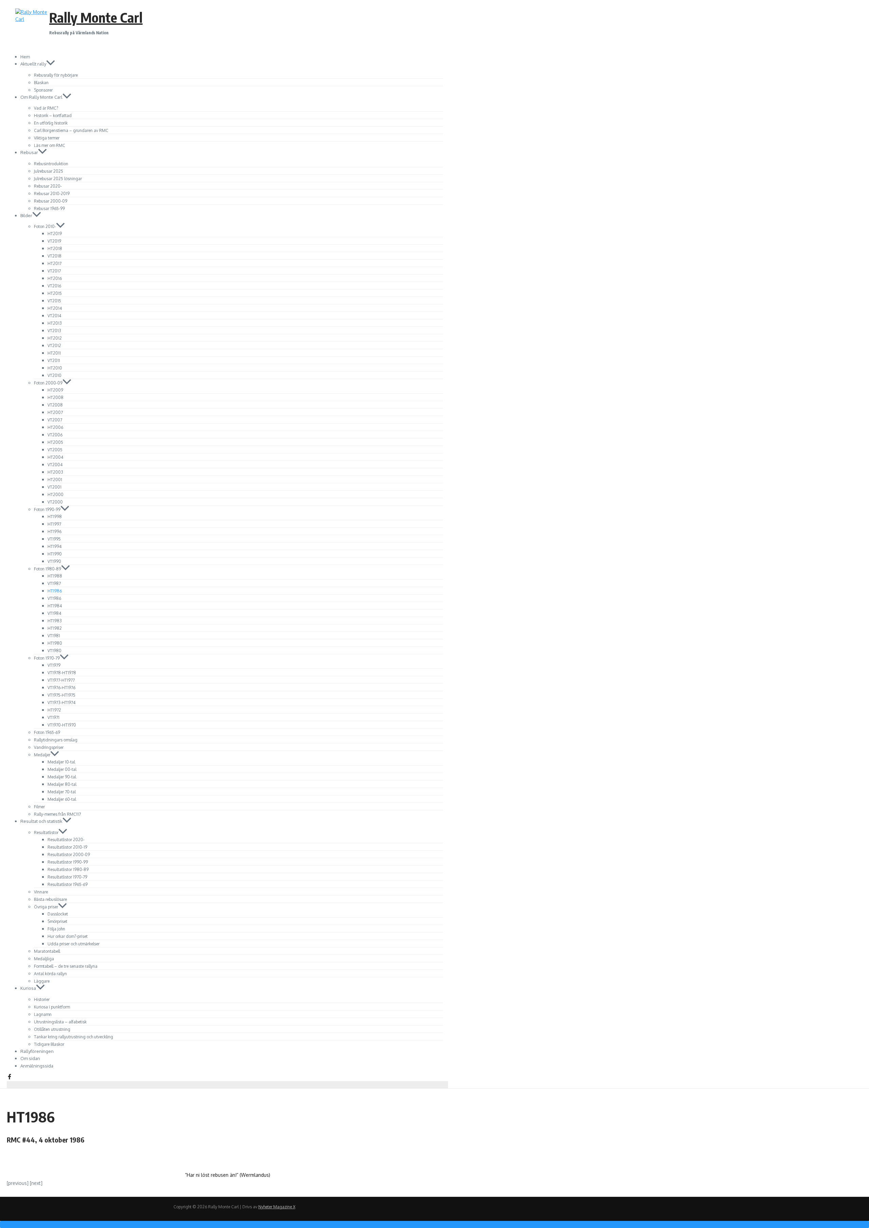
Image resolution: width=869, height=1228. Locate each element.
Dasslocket (58, 914)
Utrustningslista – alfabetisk (60, 1021)
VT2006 (55, 434)
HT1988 (55, 576)
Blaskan (41, 82)
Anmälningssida (36, 1066)
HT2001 (55, 479)
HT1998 (55, 516)
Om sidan (30, 1058)
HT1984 (55, 605)
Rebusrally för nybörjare (56, 75)
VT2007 (55, 419)
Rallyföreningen (37, 1051)
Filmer (39, 806)
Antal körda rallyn (50, 973)
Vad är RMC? (46, 108)
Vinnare (41, 891)
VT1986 (54, 598)
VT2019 (54, 241)
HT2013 (55, 323)
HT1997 (54, 524)
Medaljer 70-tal (62, 791)
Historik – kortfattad (53, 115)
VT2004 (55, 464)
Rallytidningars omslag (55, 739)
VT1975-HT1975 (61, 695)
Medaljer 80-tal (62, 784)
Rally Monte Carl (96, 17)
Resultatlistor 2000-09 (69, 854)
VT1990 (54, 561)
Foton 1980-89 (47, 568)
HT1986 (55, 590)
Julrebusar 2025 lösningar (58, 178)
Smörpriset (57, 921)
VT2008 (55, 405)
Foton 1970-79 (47, 658)
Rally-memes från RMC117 (57, 814)
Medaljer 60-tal (62, 799)
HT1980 (55, 643)
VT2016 (54, 285)
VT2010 (54, 375)
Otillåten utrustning (52, 1029)
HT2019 (55, 233)
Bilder (26, 215)
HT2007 (55, 412)
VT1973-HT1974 (61, 702)
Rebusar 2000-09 (50, 201)
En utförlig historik (51, 123)
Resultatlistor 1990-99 (68, 862)
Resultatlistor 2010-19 (67, 847)
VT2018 (54, 256)
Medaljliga (44, 958)
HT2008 (55, 397)
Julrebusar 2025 (48, 171)
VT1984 (54, 613)
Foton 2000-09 (48, 382)
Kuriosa (28, 988)
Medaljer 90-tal (62, 776)
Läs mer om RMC (49, 145)
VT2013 (54, 330)
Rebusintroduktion (51, 163)
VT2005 (55, 449)
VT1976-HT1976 (61, 687)
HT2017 (54, 263)
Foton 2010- (45, 226)
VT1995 (54, 539)
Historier (42, 999)
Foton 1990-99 (47, 509)
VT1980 (54, 650)
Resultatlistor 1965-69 (68, 884)
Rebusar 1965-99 (49, 208)
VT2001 (54, 487)
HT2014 (55, 308)
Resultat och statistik (41, 821)
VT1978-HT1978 (62, 672)
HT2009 (55, 390)
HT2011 (54, 353)
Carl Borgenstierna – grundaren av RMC (71, 130)
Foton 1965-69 (47, 732)
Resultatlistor (46, 832)
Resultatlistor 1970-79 (67, 877)
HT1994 (54, 546)
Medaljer (42, 754)
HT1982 (55, 628)
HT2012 (55, 338)
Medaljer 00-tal (62, 769)
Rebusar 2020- (48, 186)
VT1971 (53, 717)
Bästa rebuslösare (50, 899)
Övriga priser (46, 906)
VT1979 (54, 665)
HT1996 (54, 531)
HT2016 (55, 278)
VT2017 (54, 270)
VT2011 (54, 360)
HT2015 (55, 293)
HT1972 (54, 710)
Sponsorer (43, 90)
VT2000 (55, 502)
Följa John (56, 928)
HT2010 (55, 368)
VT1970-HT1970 (62, 725)
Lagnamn (43, 1014)
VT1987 (54, 583)
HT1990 (55, 553)
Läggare (42, 981)
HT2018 (55, 248)
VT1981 (54, 635)
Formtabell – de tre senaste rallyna (65, 966)
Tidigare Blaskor (49, 1044)
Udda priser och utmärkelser (73, 943)
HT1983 (55, 620)
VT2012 (54, 345)
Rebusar (29, 152)
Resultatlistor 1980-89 (68, 869)
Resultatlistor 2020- (66, 839)
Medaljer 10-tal (61, 761)
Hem (25, 56)
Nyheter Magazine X (276, 1206)
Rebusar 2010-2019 (52, 193)
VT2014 (54, 315)
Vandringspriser (48, 747)
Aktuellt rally (33, 64)
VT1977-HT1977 (61, 680)
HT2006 (55, 427)
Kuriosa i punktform (52, 1006)
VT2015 (54, 300)
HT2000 (55, 494)
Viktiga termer (46, 137)
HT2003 (55, 472)
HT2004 (55, 457)
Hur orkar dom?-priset (68, 936)
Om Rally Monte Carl (41, 97)
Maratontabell (47, 951)
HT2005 (55, 442)
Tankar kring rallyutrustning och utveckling (73, 1036)
